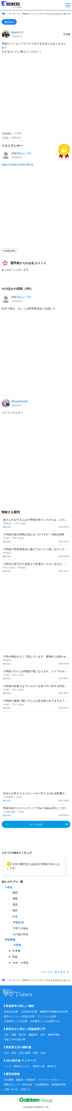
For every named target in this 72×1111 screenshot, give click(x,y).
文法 (6, 1052)
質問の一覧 (39, 1066)
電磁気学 (33, 1034)
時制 (35, 1052)
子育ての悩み (20, 928)
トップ (7, 1066)
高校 (15, 957)
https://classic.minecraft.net (17, 164)
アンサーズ (13, 14)
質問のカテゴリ (22, 1066)
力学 (6, 1034)
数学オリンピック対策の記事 (19, 1016)
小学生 (5, 137)
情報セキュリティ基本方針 (18, 1084)
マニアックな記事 (46, 1016)
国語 (15, 892)
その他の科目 (20, 934)
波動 (13, 1034)
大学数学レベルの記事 (15, 1021)
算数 (15, 898)
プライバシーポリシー (49, 1079)
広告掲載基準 (42, 1084)
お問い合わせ (11, 1089)
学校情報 (6, 133)
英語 (15, 904)
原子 (43, 1034)
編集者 (19, 1079)
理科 (15, 910)
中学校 (16, 951)
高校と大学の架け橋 (14, 1039)
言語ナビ (25, 1089)
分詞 (43, 1052)
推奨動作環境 (59, 1084)
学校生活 (16, 137)
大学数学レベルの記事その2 (45, 1021)
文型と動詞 (24, 1052)
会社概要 (8, 1079)
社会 (15, 916)
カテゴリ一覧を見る (53, 972)
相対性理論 (54, 1034)
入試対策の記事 (29, 1011)
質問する (52, 1066)
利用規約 (30, 1079)
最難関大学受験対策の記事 (54, 1011)
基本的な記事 (11, 1011)
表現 (13, 1052)
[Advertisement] (36, 93)
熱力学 (22, 1034)
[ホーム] (3, 14)
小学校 (17, 133)
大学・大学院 (20, 963)
